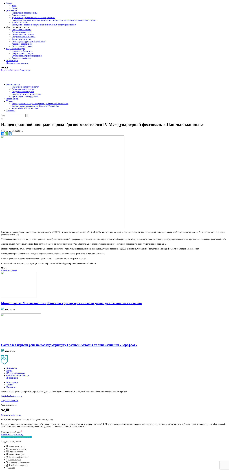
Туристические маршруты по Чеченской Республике (35, 106)
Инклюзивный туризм (22, 46)
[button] (16, 437)
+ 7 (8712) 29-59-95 (9, 401)
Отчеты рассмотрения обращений (27, 56)
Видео (14, 8)
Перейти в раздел (9, 270)
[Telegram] (10, 133)
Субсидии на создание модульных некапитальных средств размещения (44, 25)
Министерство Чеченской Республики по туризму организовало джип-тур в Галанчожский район (71, 303)
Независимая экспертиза (23, 34)
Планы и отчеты (19, 15)
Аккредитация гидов (21, 58)
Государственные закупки (23, 37)
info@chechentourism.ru (11, 396)
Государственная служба (23, 91)
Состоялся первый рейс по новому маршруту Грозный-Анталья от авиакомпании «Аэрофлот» (69, 345)
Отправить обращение (22, 51)
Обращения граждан (15, 48)
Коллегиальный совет (21, 32)
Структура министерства (23, 89)
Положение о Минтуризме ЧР (25, 87)
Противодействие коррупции (25, 96)
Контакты (10, 111)
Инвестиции (12, 60)
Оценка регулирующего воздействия (28, 41)
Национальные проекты (17, 63)
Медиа (9, 3)
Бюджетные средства (21, 39)
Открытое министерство (17, 375)
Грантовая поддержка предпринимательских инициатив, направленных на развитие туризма (54, 20)
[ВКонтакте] (2, 133)
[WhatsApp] (6, 133)
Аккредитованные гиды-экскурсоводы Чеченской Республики (40, 103)
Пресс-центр (12, 382)
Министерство (13, 84)
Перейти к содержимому (12, 434)
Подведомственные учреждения (26, 94)
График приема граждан (23, 53)
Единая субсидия (19, 22)
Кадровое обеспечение (22, 44)
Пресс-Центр (12, 99)
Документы (11, 10)
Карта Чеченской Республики (25, 108)
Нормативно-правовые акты (24, 13)
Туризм (9, 101)
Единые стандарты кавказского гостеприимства (33, 17)
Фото (14, 6)
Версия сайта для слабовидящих (15, 70)
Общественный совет (21, 29)
